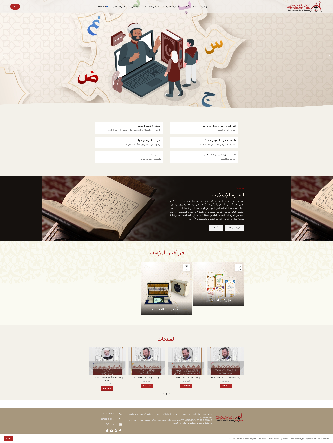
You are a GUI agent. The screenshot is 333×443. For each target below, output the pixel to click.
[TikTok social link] (107, 430)
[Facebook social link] (120, 430)
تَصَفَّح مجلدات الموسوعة (166, 309)
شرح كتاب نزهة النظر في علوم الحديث (186, 377)
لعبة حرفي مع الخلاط (107, 377)
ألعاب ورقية (147, 381)
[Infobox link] (204, 128)
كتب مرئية (225, 381)
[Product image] (225, 361)
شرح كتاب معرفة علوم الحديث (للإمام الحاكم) (226, 377)
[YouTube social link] (111, 430)
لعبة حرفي (147, 377)
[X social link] (116, 430)
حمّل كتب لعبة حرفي (218, 300)
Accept (8, 438)
